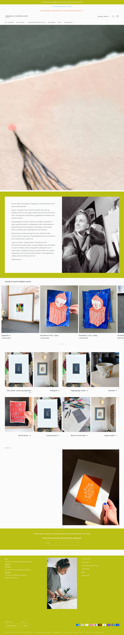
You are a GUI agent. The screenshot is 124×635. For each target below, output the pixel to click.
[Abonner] (77, 543)
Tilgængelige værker (78, 391)
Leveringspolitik (67, 632)
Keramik (112, 391)
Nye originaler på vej (51, 107)
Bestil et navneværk (73, 107)
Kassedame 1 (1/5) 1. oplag (88, 335)
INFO (83, 572)
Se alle (62, 347)
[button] (21, 22)
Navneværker (23, 435)
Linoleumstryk (51, 435)
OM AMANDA (85, 569)
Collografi (53, 391)
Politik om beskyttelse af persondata (42, 632)
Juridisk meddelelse (98, 632)
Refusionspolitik (57, 632)
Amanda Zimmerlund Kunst (16, 632)
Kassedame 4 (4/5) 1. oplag (49, 335)
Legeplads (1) (6, 335)
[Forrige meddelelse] (5, 11)
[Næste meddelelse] (119, 11)
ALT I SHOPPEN (86, 559)
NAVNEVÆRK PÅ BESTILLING (90, 565)
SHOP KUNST (86, 562)
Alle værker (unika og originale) (19, 391)
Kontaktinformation (78, 632)
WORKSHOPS (86, 575)
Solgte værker (109, 435)
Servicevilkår (88, 632)
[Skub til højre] (66, 344)
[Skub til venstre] (58, 344)
